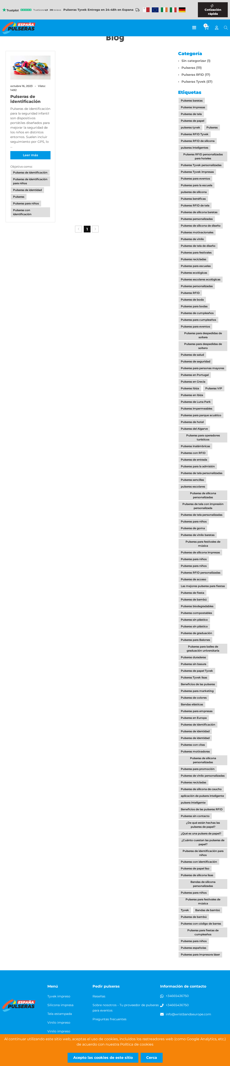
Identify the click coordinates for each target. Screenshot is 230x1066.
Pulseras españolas (193, 947)
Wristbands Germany (182, 9)
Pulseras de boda (192, 299)
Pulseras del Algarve (194, 428)
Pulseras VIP (213, 388)
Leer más (30, 155)
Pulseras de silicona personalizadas (203, 495)
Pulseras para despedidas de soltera (203, 335)
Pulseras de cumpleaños (197, 313)
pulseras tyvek (190, 127)
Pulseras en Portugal (195, 375)
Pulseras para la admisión (198, 466)
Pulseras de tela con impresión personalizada (202, 506)
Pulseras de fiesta (192, 592)
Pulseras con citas (193, 744)
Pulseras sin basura (193, 664)
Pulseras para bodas (194, 306)
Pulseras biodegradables (197, 606)
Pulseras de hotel (192, 422)
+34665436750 (177, 996)
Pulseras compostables (196, 613)
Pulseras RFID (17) (195, 75)
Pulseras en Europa (194, 717)
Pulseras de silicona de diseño (201, 225)
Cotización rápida (213, 11)
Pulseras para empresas (196, 711)
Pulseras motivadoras (195, 751)
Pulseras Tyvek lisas (194, 677)
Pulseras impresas (193, 107)
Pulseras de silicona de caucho (201, 789)
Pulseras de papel (192, 120)
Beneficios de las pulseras (198, 684)
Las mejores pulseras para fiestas (203, 586)
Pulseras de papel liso (195, 868)
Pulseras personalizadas (197, 219)
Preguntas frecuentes (109, 1019)
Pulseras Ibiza (190, 388)
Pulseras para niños (26, 203)
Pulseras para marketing (197, 691)
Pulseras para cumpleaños (198, 319)
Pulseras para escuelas (196, 266)
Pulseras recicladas (193, 259)
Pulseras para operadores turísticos (203, 437)
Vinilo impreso (58, 1022)
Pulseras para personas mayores (202, 368)
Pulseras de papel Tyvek (197, 670)
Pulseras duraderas (193, 657)
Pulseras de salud (192, 354)
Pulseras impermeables (196, 408)
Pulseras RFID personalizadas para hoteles (203, 156)
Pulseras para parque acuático (201, 415)
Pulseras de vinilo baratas (198, 535)
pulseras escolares (193, 486)
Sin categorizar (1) (195, 61)
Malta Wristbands (146, 9)
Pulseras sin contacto (195, 816)
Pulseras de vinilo (192, 239)
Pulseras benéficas (193, 198)
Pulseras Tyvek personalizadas (201, 165)
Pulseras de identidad (27, 190)
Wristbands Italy (173, 9)
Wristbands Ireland (164, 9)
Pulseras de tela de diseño (198, 245)
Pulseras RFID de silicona (198, 141)
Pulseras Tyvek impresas (197, 171)
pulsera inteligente (193, 802)
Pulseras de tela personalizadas (201, 473)
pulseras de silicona (194, 192)
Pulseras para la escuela (196, 185)
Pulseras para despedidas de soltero (203, 346)
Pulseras (18, 196)
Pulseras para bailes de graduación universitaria (203, 648)
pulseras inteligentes (194, 147)
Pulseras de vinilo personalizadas (203, 775)
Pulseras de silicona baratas (199, 212)
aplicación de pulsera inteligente (202, 795)
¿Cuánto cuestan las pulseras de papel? (202, 842)
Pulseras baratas (192, 100)
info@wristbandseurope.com (188, 1014)
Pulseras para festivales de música (203, 543)
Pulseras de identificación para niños (30, 181)
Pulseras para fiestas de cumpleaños (203, 932)
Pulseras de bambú (194, 599)
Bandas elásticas (192, 704)
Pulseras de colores (194, 697)
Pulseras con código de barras (201, 923)
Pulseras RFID (190, 293)
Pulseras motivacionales (197, 232)
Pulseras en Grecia (193, 381)
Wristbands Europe (155, 9)
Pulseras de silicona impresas (200, 552)
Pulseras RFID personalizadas (200, 572)
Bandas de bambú (207, 910)
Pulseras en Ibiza (192, 395)
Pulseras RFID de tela (195, 205)
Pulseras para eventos (195, 178)
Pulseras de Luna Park (196, 401)
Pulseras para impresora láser (200, 954)
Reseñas (99, 996)
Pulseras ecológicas (194, 272)
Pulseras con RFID (193, 453)
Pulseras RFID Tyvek (194, 134)
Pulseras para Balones (195, 639)
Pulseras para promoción (198, 769)
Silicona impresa (60, 1005)
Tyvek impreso (58, 996)
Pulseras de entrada (194, 459)
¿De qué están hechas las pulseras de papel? (203, 824)
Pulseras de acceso (193, 579)
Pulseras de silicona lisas (197, 875)
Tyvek (185, 910)
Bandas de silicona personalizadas (202, 884)
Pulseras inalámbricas (195, 446)
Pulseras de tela (191, 114)
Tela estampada (59, 1014)
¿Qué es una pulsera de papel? (201, 833)
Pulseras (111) (191, 68)
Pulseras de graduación (196, 633)
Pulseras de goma (193, 528)
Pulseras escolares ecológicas (200, 279)
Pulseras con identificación (22, 212)
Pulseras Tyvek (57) (196, 82)
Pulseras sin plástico (194, 619)
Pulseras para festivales (196, 252)
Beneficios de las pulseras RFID (202, 809)
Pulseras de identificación (25, 99)
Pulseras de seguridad (195, 361)
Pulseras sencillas (192, 479)
